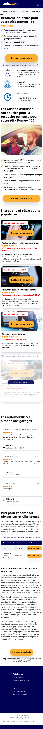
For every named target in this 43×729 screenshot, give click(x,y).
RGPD (32, 721)
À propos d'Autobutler (20, 694)
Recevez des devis (21, 652)
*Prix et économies (19, 692)
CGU (20, 721)
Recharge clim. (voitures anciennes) (20, 242)
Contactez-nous (18, 678)
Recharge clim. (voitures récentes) (19, 289)
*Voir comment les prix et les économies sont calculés (20, 65)
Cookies (26, 721)
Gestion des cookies (10, 721)
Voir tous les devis (20, 382)
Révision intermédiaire (13, 334)
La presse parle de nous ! (21, 680)
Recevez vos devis (33, 548)
